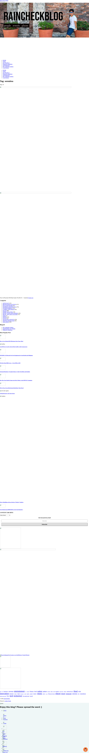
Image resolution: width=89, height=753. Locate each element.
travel (31, 696)
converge (10, 691)
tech (11, 696)
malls (25, 693)
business (6, 691)
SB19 (78, 693)
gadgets (45, 691)
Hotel (76, 691)
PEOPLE (5, 317)
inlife (79, 691)
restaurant (69, 694)
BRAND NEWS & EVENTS (9, 304)
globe (52, 691)
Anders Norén (8, 701)
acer (1, 691)
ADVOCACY (6, 303)
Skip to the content (4, 0)
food (35, 691)
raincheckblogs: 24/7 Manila (9, 328)
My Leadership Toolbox (8, 66)
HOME (4, 60)
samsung (74, 693)
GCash (48, 691)
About (4, 61)
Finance (32, 691)
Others (4, 315)
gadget (39, 691)
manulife (31, 693)
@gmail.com (30, 297)
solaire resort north (3, 696)
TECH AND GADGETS (8, 319)
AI (2, 691)
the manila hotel (26, 696)
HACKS (5, 310)
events (28, 691)
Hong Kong (61, 691)
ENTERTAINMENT (7, 308)
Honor (65, 691)
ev (25, 691)
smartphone (83, 693)
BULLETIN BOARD (8, 305)
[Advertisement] (44, 48)
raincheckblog (7, 698)
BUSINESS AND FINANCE (9, 307)
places (58, 693)
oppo (44, 693)
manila (28, 693)
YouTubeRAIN (6, 65)
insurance (11, 693)
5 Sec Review (6, 67)
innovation (4, 693)
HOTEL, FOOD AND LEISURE (10, 313)
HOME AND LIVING (8, 312)
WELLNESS (6, 322)
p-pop (47, 693)
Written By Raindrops (7, 64)
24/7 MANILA (6, 62)
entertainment (19, 691)
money (35, 693)
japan (18, 693)
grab (54, 691)
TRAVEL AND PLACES (8, 320)
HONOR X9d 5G (70, 691)
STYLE (4, 318)
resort (63, 694)
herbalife (57, 691)
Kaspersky (22, 693)
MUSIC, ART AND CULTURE (10, 314)
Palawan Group (51, 693)
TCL (8, 696)
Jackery (15, 693)
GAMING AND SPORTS (9, 309)
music (39, 693)
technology (18, 696)
